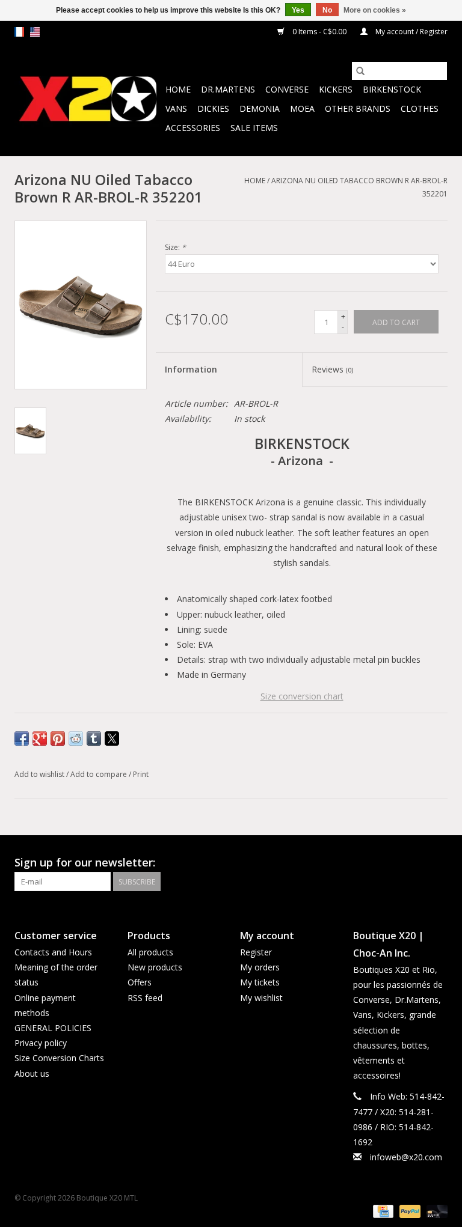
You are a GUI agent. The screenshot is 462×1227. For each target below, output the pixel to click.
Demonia (259, 108)
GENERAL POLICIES (52, 1028)
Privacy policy (40, 1043)
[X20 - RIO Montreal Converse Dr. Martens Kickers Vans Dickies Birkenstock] (88, 99)
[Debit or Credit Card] (435, 1210)
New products (155, 967)
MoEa (302, 108)
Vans (176, 108)
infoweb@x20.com (406, 1157)
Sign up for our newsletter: (84, 862)
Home (178, 89)
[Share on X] (112, 738)
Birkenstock (392, 89)
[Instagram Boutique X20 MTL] (438, 862)
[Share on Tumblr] (94, 738)
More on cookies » (374, 10)
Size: (175, 247)
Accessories (192, 127)
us (35, 32)
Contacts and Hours (53, 952)
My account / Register (411, 31)
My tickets (260, 982)
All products (150, 952)
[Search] (360, 71)
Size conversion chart (301, 696)
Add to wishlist (40, 774)
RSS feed (145, 997)
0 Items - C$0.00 (319, 31)
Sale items (254, 127)
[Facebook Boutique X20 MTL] (416, 862)
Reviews (332, 369)
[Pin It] (58, 738)
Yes (298, 10)
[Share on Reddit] (76, 738)
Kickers (336, 89)
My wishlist (261, 997)
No (327, 10)
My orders (260, 967)
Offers (140, 982)
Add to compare (99, 774)
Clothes (420, 108)
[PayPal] (408, 1210)
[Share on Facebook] (21, 738)
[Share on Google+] (39, 738)
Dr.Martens (228, 89)
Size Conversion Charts (59, 1058)
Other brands (357, 108)
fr (19, 32)
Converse (287, 89)
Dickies (213, 108)
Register (256, 952)
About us (31, 1073)
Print (141, 774)
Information (191, 369)
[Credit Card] (382, 1210)
